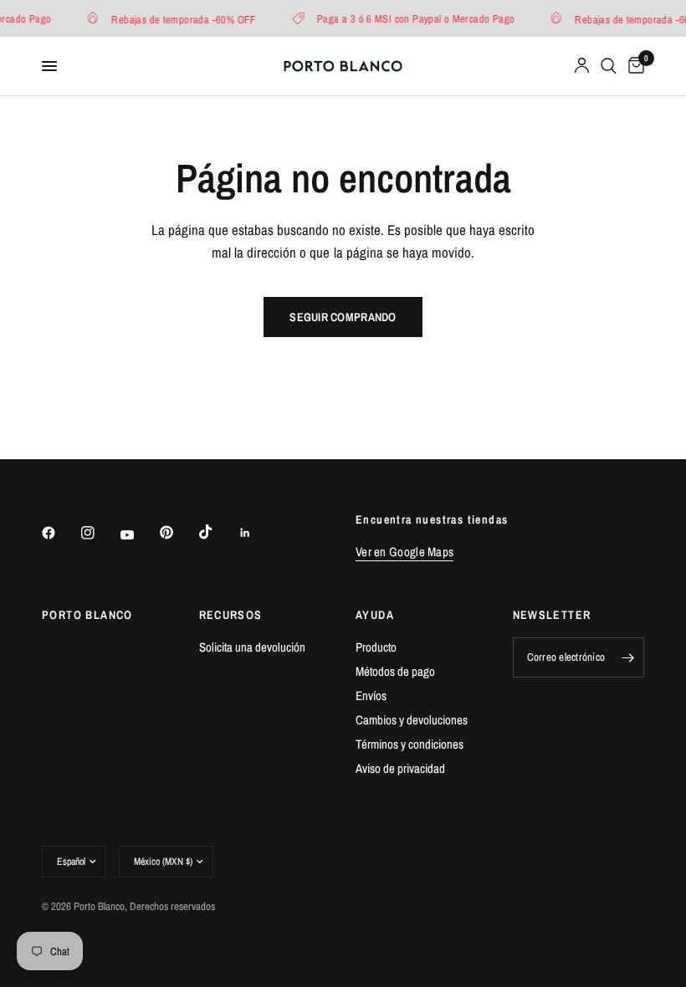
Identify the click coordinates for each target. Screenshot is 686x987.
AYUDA (375, 615)
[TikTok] (217, 532)
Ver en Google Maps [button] (404, 552)
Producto (376, 647)
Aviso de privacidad (400, 768)
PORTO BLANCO (87, 615)
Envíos (371, 695)
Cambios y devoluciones (412, 720)
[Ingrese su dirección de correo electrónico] (627, 657)
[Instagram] (99, 532)
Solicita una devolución (252, 647)
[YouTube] (138, 535)
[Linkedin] (256, 532)
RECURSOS (231, 615)
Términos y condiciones (409, 744)
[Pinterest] (178, 532)
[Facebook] (60, 532)
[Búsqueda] (608, 66)
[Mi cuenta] (582, 66)
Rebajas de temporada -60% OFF (180, 19)
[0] (633, 66)
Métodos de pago (395, 671)
